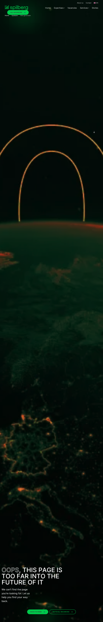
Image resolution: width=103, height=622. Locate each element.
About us (80, 3)
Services (84, 8)
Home (48, 8)
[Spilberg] (16, 7)
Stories (95, 8)
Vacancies (72, 8)
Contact (88, 3)
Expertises (58, 8)
